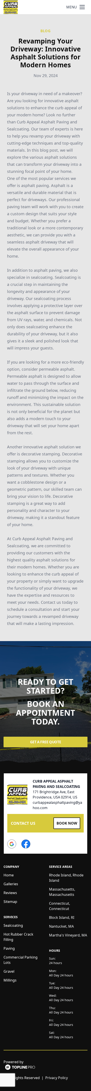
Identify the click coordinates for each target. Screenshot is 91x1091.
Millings (10, 980)
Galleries (11, 883)
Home (9, 875)
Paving (9, 948)
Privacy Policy (56, 1077)
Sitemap (10, 901)
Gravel (9, 971)
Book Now (67, 823)
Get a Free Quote (45, 742)
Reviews (10, 892)
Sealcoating (13, 925)
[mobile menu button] (82, 7)
